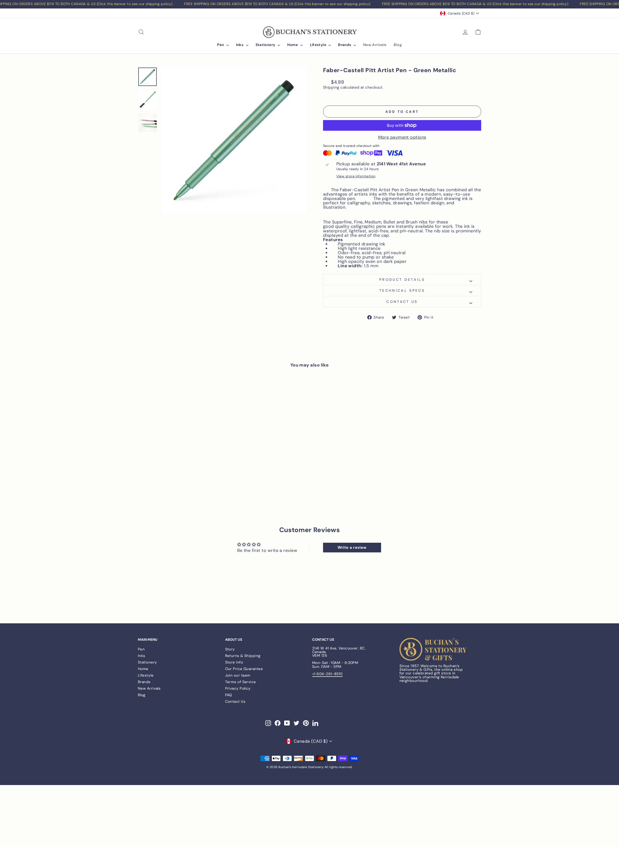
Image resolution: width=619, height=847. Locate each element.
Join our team (238, 675)
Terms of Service (240, 681)
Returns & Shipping (243, 655)
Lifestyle (318, 44)
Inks (240, 44)
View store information (356, 176)
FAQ (228, 695)
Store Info (234, 662)
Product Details (402, 279)
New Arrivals (375, 44)
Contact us (402, 301)
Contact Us (235, 701)
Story (230, 649)
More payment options (402, 137)
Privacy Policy (238, 688)
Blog (398, 44)
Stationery (266, 44)
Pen (221, 44)
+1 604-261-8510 (327, 673)
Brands (345, 44)
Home (293, 44)
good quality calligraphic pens (354, 226)
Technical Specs (402, 290)
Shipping (331, 88)
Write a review (352, 547)
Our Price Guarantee (244, 668)
